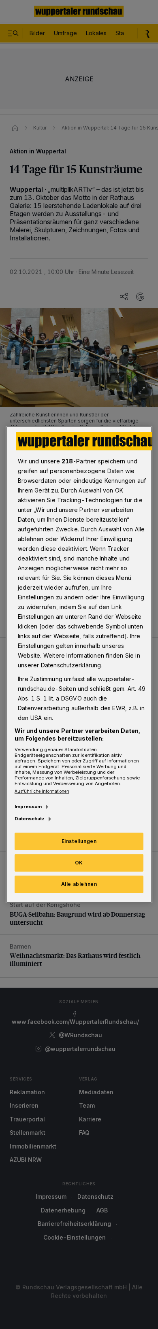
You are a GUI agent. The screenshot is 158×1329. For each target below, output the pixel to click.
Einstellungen (79, 841)
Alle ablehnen (79, 884)
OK (79, 863)
